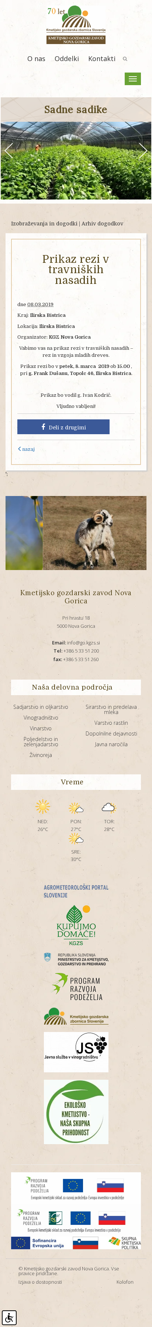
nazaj (28, 449)
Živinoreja (41, 754)
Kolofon (125, 1282)
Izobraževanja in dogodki (44, 224)
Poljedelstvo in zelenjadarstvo (41, 741)
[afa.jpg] (80, 533)
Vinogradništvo (41, 717)
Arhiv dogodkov (102, 224)
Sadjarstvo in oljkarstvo (40, 706)
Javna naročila (111, 744)
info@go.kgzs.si (76, 642)
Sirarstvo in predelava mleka (111, 709)
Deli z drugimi (67, 427)
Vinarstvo (41, 728)
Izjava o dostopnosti (40, 1282)
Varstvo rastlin (111, 722)
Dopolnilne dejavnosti (111, 733)
